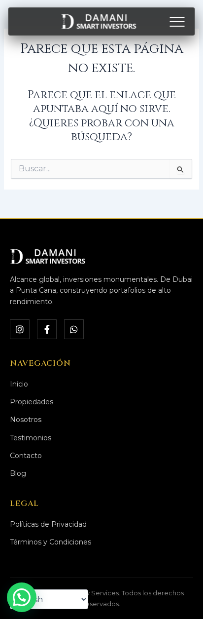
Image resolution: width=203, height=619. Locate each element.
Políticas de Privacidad (48, 524)
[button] (21, 597)
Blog (18, 473)
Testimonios (30, 437)
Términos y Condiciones (50, 542)
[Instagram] (20, 329)
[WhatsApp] (74, 329)
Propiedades (31, 401)
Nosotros (25, 419)
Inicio (19, 384)
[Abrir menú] (177, 22)
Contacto (26, 455)
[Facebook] (47, 329)
